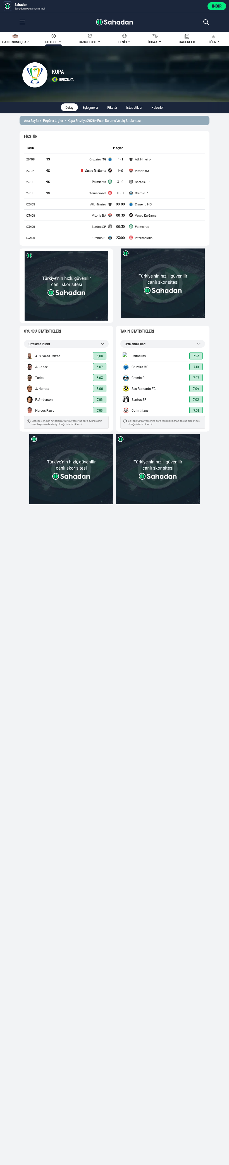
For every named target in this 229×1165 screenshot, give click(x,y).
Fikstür (112, 107)
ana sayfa (31, 120)
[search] (206, 22)
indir (217, 6)
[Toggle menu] (22, 22)
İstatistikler (134, 107)
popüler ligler (53, 120)
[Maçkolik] (114, 22)
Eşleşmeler (90, 107)
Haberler (157, 107)
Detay (69, 107)
